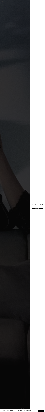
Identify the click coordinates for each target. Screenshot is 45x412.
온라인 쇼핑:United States (37, 208)
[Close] (43, 1)
